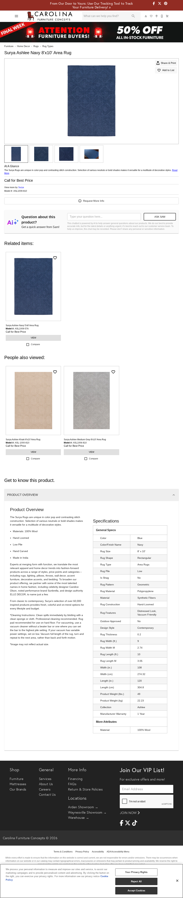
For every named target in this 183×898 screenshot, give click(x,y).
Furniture (8, 46)
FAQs (72, 784)
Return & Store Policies (85, 789)
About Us (46, 784)
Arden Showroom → (83, 807)
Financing (75, 779)
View (33, 338)
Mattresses (18, 784)
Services (45, 779)
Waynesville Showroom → (87, 812)
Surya (21, 187)
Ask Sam (159, 216)
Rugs (36, 46)
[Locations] (156, 16)
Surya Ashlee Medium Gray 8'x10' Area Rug (85, 439)
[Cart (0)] (167, 16)
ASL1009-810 (20, 191)
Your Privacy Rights (136, 872)
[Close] (177, 881)
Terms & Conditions (63, 851)
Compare (35, 344)
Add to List (168, 70)
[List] (151, 16)
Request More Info (93, 200)
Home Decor (23, 46)
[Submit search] (133, 16)
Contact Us (47, 795)
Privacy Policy (82, 851)
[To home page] (50, 16)
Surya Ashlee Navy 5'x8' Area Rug (22, 325)
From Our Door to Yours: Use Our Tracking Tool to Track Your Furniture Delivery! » (91, 5)
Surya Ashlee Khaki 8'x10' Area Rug (23, 439)
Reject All (136, 881)
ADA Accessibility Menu (118, 851)
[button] (16, 16)
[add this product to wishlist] (55, 258)
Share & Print (168, 63)
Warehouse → (78, 818)
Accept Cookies (136, 890)
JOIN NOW (129, 813)
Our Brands (18, 789)
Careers (44, 789)
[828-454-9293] (162, 16)
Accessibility (98, 851)
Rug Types (47, 46)
